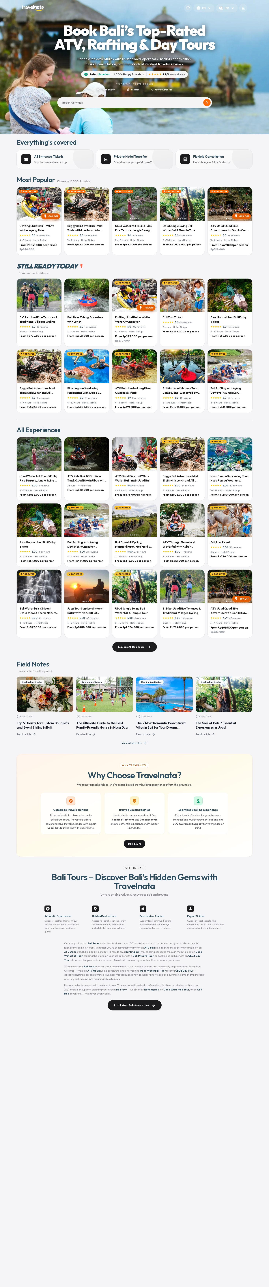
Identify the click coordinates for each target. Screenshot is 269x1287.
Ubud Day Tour (184, 970)
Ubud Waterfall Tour (153, 970)
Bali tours (94, 943)
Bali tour (121, 989)
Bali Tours (134, 843)
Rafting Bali (132, 951)
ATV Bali (149, 947)
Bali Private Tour (143, 956)
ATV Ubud (70, 951)
